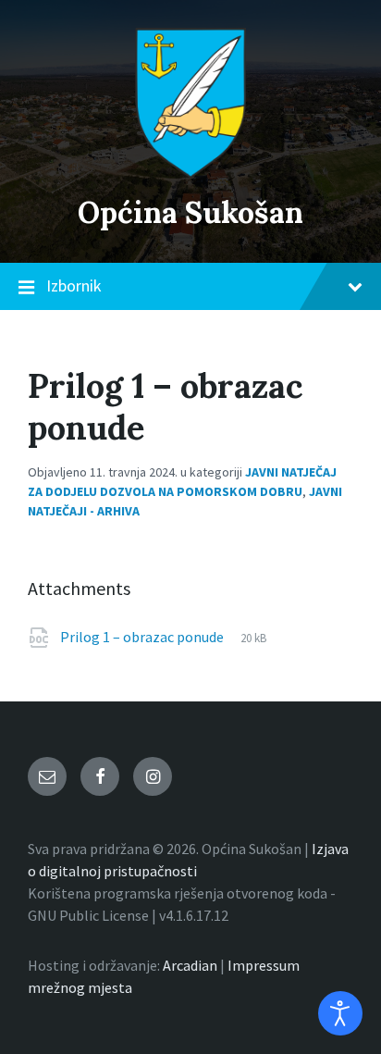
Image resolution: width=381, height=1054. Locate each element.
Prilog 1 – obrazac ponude (143, 636)
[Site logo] (190, 173)
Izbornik (74, 285)
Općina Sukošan (190, 212)
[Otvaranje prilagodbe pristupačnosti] (340, 1013)
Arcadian (190, 965)
